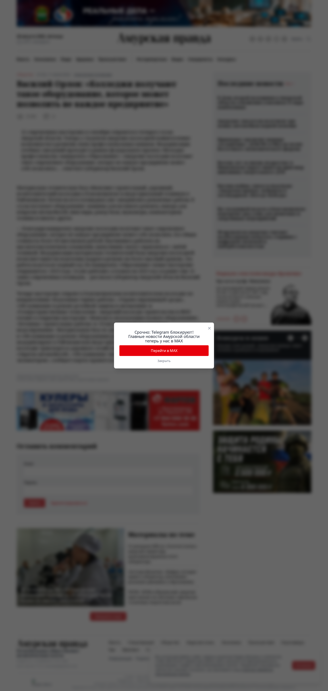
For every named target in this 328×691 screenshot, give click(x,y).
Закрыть (164, 361)
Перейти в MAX (164, 350)
